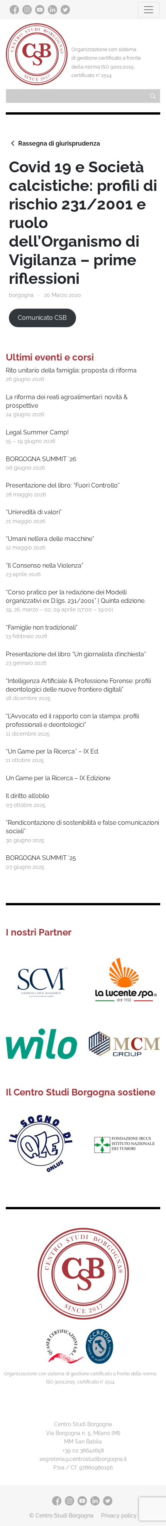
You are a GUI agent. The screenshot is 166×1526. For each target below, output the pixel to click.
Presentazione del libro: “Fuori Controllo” (63, 485)
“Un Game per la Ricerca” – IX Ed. (52, 751)
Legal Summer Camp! (37, 432)
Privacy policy (119, 1515)
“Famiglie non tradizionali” (42, 627)
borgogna (21, 295)
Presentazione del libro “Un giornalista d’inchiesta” (76, 654)
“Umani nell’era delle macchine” (50, 538)
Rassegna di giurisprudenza (59, 143)
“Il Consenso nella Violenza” (44, 565)
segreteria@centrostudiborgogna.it (83, 1459)
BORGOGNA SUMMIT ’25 (41, 858)
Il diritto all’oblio (27, 796)
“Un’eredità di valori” (34, 512)
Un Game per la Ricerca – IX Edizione (58, 778)
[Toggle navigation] (148, 9)
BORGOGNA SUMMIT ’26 (41, 459)
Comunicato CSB (42, 317)
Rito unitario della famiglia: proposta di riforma (71, 370)
